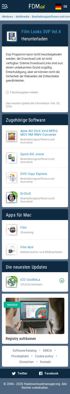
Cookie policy (44, 356)
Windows (7, 16)
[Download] (62, 280)
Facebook (51, 373)
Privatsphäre (20, 356)
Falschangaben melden (24, 92)
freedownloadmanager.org (42, 384)
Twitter (22, 373)
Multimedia (22, 16)
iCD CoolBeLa (30, 280)
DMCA (47, 350)
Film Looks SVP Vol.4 (41, 31)
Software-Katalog (25, 350)
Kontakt (45, 362)
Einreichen (26, 362)
